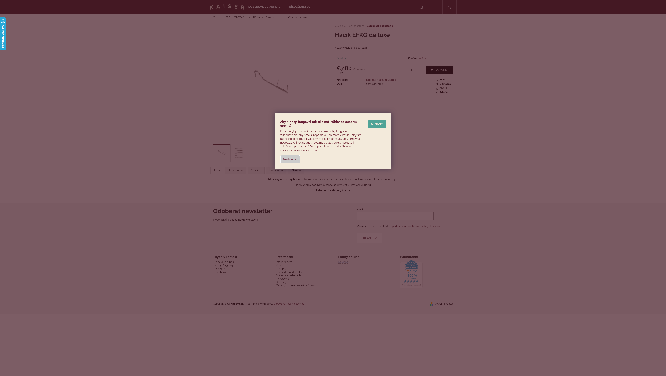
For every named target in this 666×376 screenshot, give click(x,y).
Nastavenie (290, 159)
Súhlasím (377, 124)
